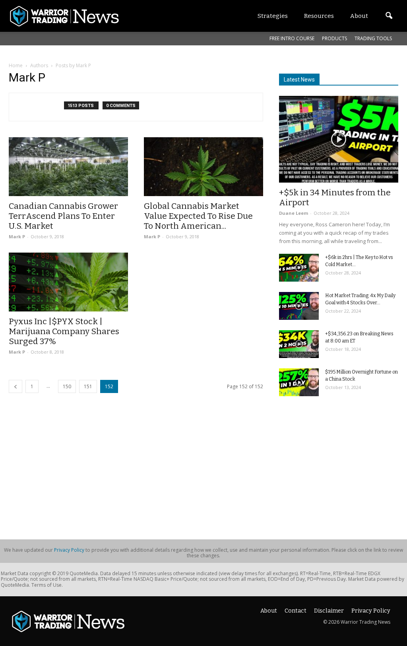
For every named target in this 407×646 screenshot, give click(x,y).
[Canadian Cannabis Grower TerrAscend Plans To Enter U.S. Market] (68, 166)
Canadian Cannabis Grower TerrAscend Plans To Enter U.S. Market (63, 216)
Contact (295, 610)
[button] (388, 15)
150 (67, 386)
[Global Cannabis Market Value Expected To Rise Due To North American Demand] (203, 166)
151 (88, 386)
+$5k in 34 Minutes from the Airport (335, 197)
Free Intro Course (291, 38)
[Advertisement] (338, 465)
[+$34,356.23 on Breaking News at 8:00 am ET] (299, 344)
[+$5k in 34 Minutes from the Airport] (338, 139)
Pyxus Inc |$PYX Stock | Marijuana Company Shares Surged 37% (64, 331)
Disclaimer (329, 610)
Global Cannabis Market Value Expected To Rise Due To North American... (198, 216)
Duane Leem (293, 213)
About (268, 610)
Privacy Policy (69, 550)
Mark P (17, 236)
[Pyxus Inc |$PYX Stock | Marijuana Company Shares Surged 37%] (68, 282)
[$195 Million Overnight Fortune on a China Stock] (299, 382)
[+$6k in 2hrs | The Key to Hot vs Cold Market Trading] (299, 268)
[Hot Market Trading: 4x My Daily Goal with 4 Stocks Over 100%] (299, 306)
